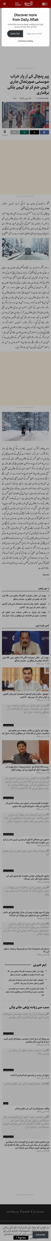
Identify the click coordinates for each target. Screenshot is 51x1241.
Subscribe (15, 33)
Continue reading (25, 41)
